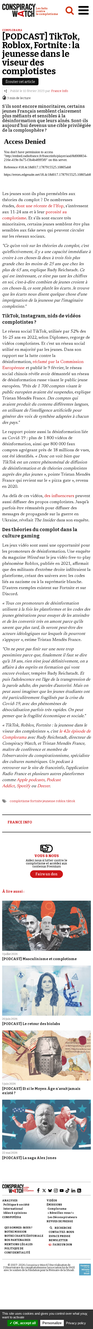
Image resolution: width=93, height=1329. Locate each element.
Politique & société (16, 1204)
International (13, 1208)
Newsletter (58, 1240)
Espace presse (59, 1236)
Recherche (63, 1227)
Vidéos (51, 1200)
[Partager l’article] (5, 90)
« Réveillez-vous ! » (61, 1212)
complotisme (20, 801)
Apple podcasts (31, 780)
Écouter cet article (20, 82)
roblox (61, 801)
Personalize (52, 1323)
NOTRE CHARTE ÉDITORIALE (23, 1235)
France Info (59, 91)
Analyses (10, 1200)
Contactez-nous (61, 1232)
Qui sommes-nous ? (18, 1227)
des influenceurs (59, 496)
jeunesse (49, 801)
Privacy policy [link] (76, 1323)
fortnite (36, 801)
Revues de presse (59, 1221)
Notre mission (15, 1231)
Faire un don (62, 1244)
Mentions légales (18, 1244)
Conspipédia (11, 1217)
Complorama (12, 30)
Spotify (23, 786)
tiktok (70, 801)
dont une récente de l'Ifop (40, 206)
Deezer (43, 786)
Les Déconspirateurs (62, 1217)
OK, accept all (24, 1323)
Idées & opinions (15, 1212)
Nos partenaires (17, 1240)
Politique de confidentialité (17, 1250)
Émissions (54, 1204)
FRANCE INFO (20, 822)
